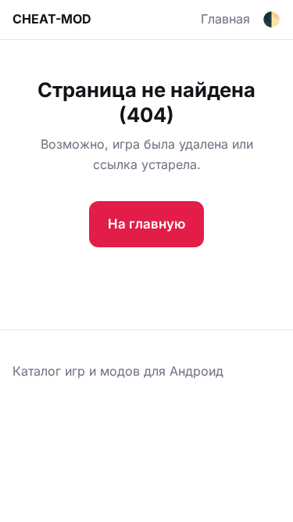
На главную (146, 224)
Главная (225, 19)
